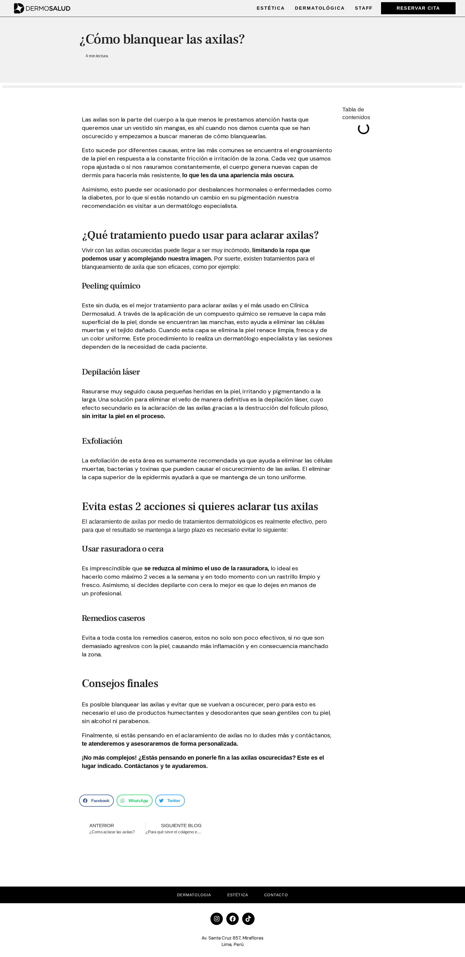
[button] (96, 801)
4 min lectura (97, 56)
